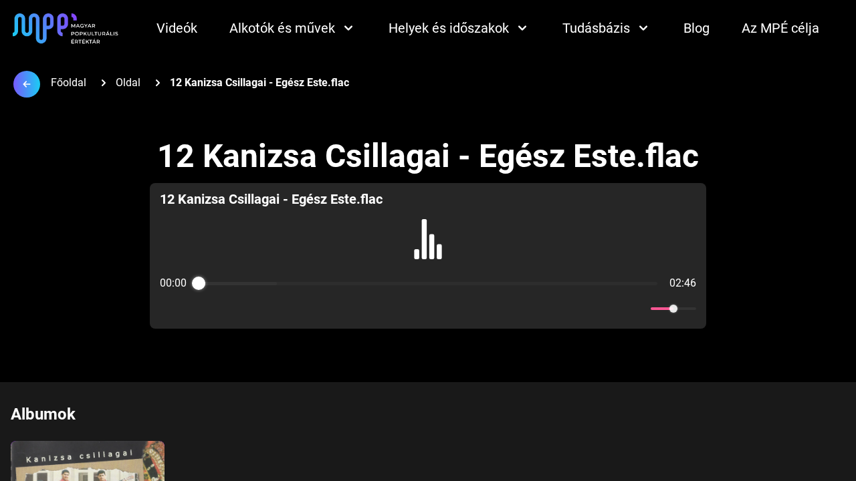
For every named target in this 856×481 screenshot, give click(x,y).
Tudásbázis (596, 28)
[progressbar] (428, 283)
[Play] (428, 308)
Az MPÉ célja (780, 28)
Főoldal (68, 82)
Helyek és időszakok (449, 28)
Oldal (128, 82)
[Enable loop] (168, 308)
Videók (176, 28)
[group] (428, 256)
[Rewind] (399, 309)
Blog (696, 28)
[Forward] (457, 309)
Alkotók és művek (282, 28)
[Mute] (638, 308)
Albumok (43, 414)
